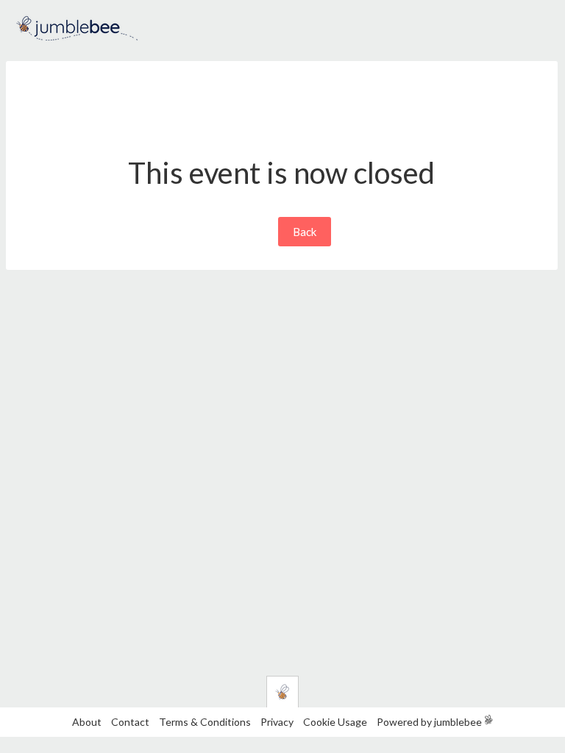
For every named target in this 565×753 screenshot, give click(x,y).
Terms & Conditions (206, 721)
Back (304, 231)
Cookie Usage (335, 721)
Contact (130, 721)
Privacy (277, 721)
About (87, 721)
